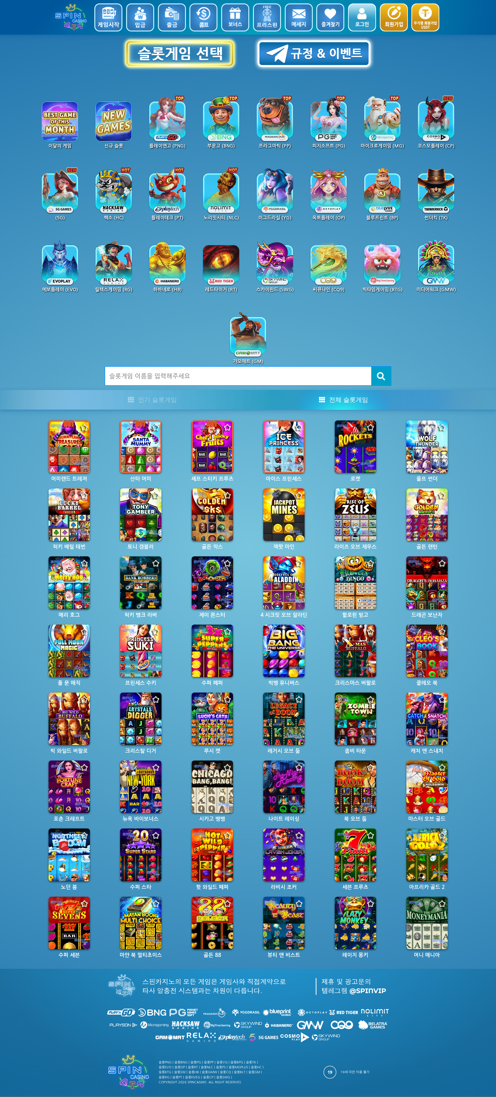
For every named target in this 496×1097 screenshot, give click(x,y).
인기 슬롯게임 (156, 399)
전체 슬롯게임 (347, 399)
